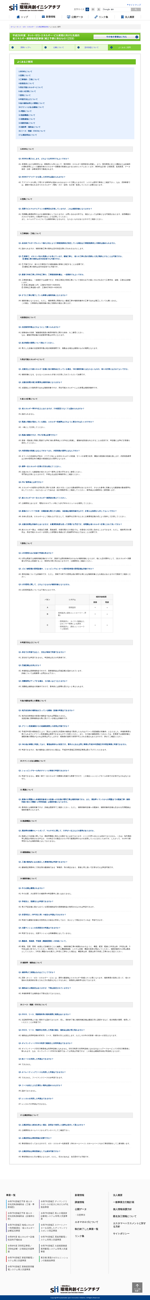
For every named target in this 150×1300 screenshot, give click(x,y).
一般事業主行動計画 (123, 1202)
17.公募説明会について (28, 135)
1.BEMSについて (25, 71)
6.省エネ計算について (27, 91)
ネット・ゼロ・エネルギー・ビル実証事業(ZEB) (32, 27)
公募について (58, 47)
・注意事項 (80, 1215)
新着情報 (79, 1195)
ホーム (13, 27)
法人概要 (117, 1195)
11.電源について (25, 111)
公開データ (81, 1209)
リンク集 (79, 1236)
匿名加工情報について (125, 1216)
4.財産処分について (26, 83)
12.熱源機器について (27, 115)
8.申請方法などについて (28, 99)
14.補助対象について (27, 123)
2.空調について (25, 75)
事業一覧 (11, 1195)
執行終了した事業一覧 (86, 1228)
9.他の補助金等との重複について (32, 103)
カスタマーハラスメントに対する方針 (129, 1225)
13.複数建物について (27, 119)
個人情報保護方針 (122, 1209)
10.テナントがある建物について (31, 107)
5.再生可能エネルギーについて (31, 87)
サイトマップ (135, 5)
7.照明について (25, 95)
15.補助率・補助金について (29, 127)
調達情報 (79, 1202)
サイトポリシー (121, 1233)
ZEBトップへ (26, 47)
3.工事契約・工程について (29, 79)
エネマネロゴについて (86, 1221)
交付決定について (92, 47)
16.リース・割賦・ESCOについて (32, 131)
